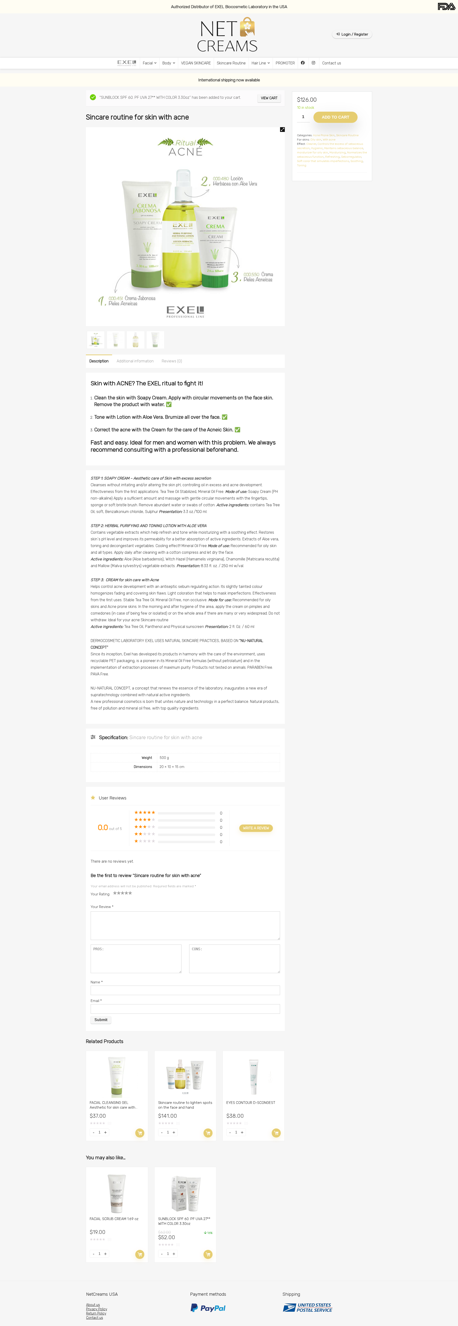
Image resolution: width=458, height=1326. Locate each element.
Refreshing (332, 156)
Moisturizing (337, 152)
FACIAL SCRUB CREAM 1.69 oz (114, 1219)
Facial (148, 63)
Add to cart (139, 1133)
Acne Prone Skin (324, 135)
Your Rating (100, 894)
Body (166, 63)
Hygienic (317, 148)
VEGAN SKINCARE (196, 63)
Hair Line (259, 63)
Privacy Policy (96, 1309)
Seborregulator (351, 156)
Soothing (356, 161)
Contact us (331, 63)
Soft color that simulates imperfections (323, 161)
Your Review (102, 907)
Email (96, 1001)
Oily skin (315, 139)
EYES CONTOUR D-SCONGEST (250, 1103)
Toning (301, 165)
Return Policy (96, 1313)
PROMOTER (285, 63)
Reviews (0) (172, 361)
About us (93, 1305)
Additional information (135, 361)
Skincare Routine (231, 63)
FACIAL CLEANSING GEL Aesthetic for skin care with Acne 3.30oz (112, 1107)
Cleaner (311, 144)
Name (97, 982)
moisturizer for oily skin (312, 152)
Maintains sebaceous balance (343, 148)
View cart (269, 98)
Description (99, 361)
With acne (329, 139)
